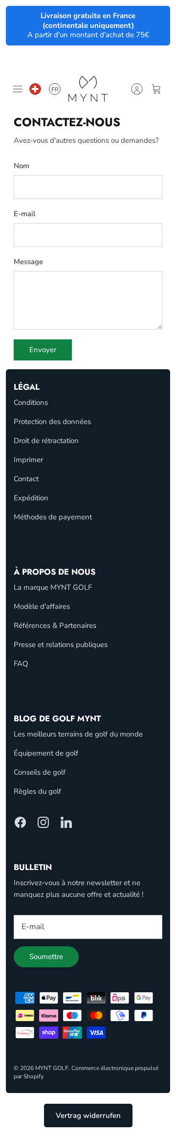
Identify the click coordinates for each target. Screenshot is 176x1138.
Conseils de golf (40, 772)
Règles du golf (37, 791)
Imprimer (28, 460)
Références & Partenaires (55, 625)
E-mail (25, 214)
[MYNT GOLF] (88, 89)
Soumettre (46, 956)
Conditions (31, 402)
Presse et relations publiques (61, 644)
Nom (21, 166)
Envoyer (42, 350)
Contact (26, 479)
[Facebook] (20, 822)
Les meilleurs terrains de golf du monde (78, 734)
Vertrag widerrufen (88, 1115)
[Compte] (137, 89)
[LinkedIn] (66, 822)
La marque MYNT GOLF (53, 587)
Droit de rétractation (46, 441)
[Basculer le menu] (17, 89)
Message (28, 262)
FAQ (21, 664)
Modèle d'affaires (42, 606)
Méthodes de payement (53, 517)
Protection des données (52, 421)
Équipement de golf (46, 753)
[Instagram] (43, 822)
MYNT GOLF (51, 1068)
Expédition (31, 498)
